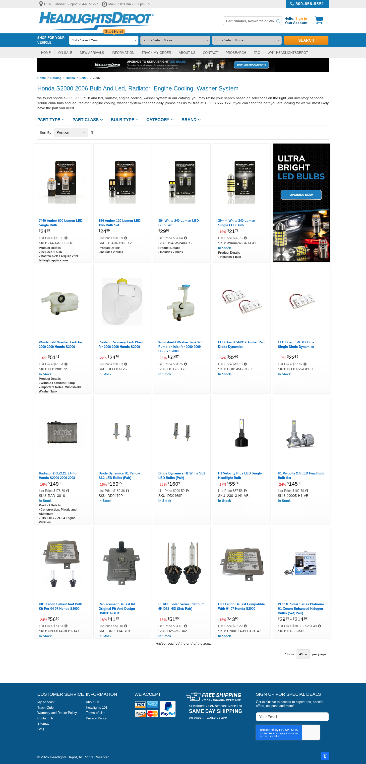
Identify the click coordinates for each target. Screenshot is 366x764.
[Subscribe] (324, 716)
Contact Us (45, 718)
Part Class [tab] (85, 119)
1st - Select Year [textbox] (85, 40)
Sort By (45, 132)
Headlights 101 (96, 707)
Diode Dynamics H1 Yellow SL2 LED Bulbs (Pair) (119, 475)
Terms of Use (95, 713)
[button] (325, 756)
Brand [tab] (189, 119)
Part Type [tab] (48, 119)
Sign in (301, 18)
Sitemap (43, 723)
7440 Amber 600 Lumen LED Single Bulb (60, 223)
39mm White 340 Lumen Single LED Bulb (236, 223)
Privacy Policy (96, 718)
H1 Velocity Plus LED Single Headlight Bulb (240, 475)
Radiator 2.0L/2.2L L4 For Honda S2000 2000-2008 (58, 475)
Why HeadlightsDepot (288, 53)
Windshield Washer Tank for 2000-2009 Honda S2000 (60, 344)
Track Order (46, 707)
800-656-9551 (310, 4)
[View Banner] (183, 65)
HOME (46, 53)
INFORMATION (123, 53)
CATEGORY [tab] (157, 119)
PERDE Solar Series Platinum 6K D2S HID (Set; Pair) (181, 606)
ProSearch (236, 53)
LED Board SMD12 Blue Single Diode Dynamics (296, 344)
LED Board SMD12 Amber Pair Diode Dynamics (241, 344)
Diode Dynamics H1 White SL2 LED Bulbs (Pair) (181, 475)
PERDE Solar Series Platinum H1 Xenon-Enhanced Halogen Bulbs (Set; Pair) (301, 608)
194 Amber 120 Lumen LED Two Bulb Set (119, 223)
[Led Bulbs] (301, 202)
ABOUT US (187, 53)
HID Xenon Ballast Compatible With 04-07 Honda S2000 (241, 606)
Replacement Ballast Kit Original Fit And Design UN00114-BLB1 (117, 608)
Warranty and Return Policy (57, 713)
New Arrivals (92, 53)
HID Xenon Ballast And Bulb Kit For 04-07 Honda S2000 (60, 606)
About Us (92, 702)
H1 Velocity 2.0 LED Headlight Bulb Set (301, 475)
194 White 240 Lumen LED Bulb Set (178, 223)
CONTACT (210, 53)
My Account (46, 702)
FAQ (257, 53)
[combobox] (252, 20)
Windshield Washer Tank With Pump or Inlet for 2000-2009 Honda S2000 (181, 346)
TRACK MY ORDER (156, 53)
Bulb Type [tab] (122, 119)
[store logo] (96, 21)
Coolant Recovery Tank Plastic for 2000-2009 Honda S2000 (122, 344)
